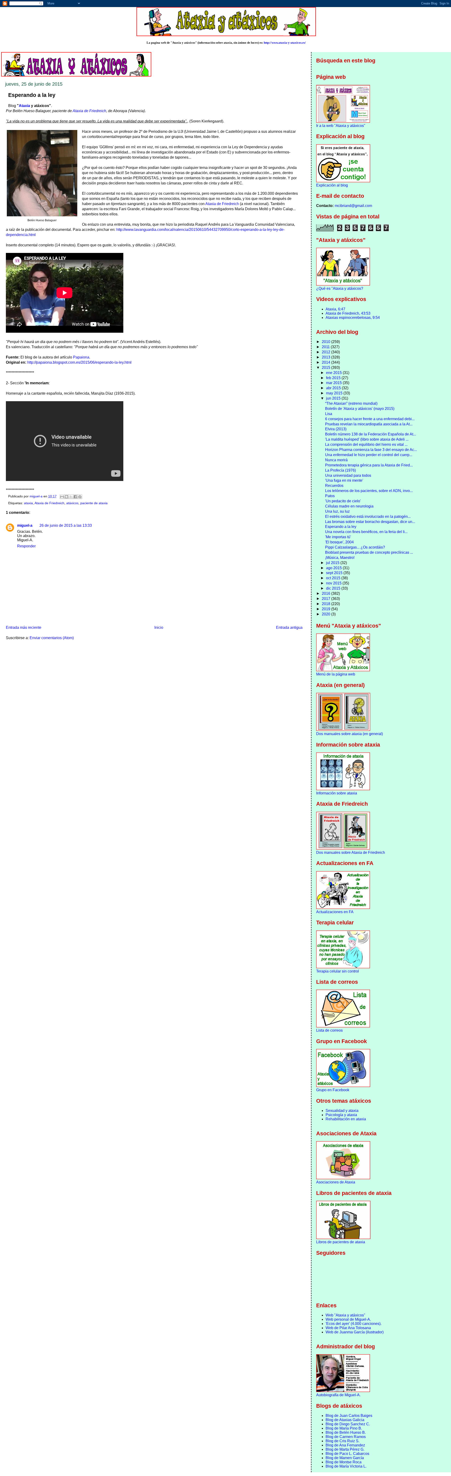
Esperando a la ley (340, 527)
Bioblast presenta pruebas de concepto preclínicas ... (369, 552)
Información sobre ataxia (336, 793)
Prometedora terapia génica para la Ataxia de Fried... (369, 465)
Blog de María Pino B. (344, 1428)
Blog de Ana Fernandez (345, 1445)
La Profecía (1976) (340, 470)
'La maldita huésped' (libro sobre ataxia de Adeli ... (366, 439)
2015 (326, 368)
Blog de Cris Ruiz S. (342, 1441)
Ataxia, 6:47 (335, 309)
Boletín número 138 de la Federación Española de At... (370, 434)
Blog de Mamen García (345, 1458)
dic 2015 (333, 588)
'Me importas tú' (338, 537)
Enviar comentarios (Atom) (52, 638)
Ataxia (24, 106)
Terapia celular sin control (337, 971)
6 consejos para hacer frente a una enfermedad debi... (370, 419)
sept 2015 (334, 573)
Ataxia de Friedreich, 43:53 (348, 313)
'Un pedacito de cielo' (343, 501)
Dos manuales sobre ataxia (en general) (349, 734)
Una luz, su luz (337, 511)
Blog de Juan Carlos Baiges (349, 1416)
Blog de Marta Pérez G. (345, 1449)
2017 (326, 599)
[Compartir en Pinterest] (80, 496)
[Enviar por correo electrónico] (62, 496)
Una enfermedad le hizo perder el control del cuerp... (368, 455)
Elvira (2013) (335, 429)
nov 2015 (334, 583)
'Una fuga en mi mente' (344, 480)
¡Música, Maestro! (339, 558)
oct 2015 (333, 578)
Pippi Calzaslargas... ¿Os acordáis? (355, 547)
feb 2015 (334, 378)
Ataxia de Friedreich (89, 111)
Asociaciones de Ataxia (335, 1182)
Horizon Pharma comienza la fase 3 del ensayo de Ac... (371, 450)
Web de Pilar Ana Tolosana (348, 1328)
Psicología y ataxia (341, 1115)
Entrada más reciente (23, 627)
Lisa (328, 414)
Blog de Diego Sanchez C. (348, 1424)
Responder (26, 546)
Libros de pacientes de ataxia (340, 1242)
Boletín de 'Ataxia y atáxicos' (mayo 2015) (359, 409)
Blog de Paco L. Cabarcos (347, 1454)
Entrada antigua (289, 627)
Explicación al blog (332, 185)
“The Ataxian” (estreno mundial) (351, 403)
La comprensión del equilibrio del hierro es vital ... (366, 444)
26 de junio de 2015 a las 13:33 (65, 525)
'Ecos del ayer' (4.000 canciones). (353, 1324)
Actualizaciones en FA (335, 912)
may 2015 (334, 393)
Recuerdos (334, 486)
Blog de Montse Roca (344, 1462)
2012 (326, 352)
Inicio (158, 627)
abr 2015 (334, 388)
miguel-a (24, 525)
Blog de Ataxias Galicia (345, 1420)
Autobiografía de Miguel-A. (338, 1395)
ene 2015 (334, 373)
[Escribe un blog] (66, 496)
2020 (326, 614)
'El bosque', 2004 (339, 542)
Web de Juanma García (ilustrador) (355, 1332)
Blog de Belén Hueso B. (346, 1432)
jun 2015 (334, 398)
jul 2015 (333, 563)
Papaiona (81, 357)
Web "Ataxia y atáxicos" (345, 1315)
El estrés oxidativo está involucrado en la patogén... (368, 517)
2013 (326, 357)
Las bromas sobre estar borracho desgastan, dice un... (370, 522)
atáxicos (72, 503)
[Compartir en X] (71, 496)
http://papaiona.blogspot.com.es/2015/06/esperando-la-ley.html (79, 362)
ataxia (28, 503)
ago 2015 (334, 568)
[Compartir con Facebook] (75, 496)
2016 (326, 593)
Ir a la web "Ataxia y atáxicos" (340, 126)
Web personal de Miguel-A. (348, 1319)
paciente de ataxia (94, 503)
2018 (326, 604)
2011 (326, 347)
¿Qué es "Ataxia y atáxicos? (339, 288)
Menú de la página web (335, 674)
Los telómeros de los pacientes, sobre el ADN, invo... (369, 491)
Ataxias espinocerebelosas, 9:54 (353, 318)
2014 (326, 362)
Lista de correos (329, 1030)
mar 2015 (334, 383)
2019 (326, 609)
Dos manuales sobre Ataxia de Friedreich (350, 852)
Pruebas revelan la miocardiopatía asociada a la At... (368, 424)
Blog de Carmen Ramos (346, 1437)
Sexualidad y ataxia (342, 1111)
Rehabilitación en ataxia (346, 1119)
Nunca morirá (336, 460)
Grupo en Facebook (332, 1090)
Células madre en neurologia (349, 506)
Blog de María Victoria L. (346, 1466)
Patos (330, 496)
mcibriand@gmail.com (353, 206)
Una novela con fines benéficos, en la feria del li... (366, 532)
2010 (326, 342)
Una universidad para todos (348, 475)
